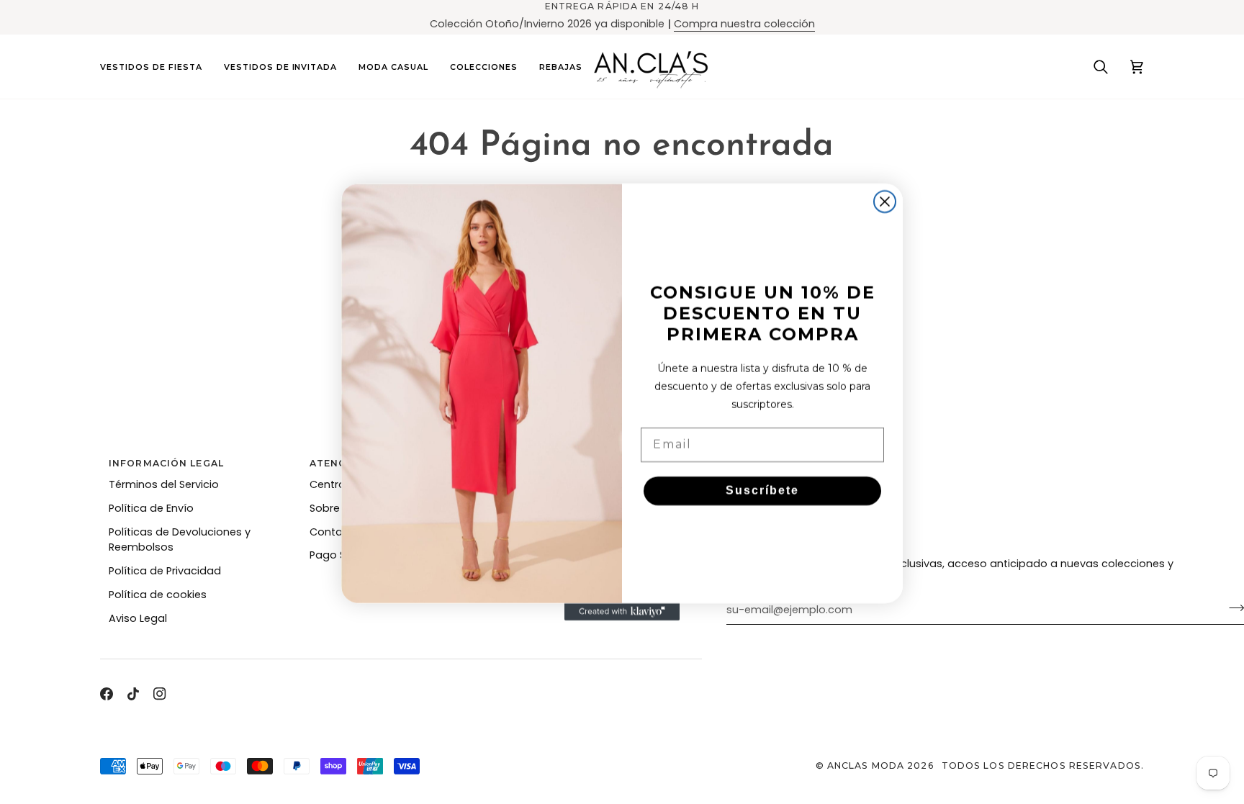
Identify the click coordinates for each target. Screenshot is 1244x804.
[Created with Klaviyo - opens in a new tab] (622, 611)
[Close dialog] (885, 201)
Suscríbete (762, 490)
